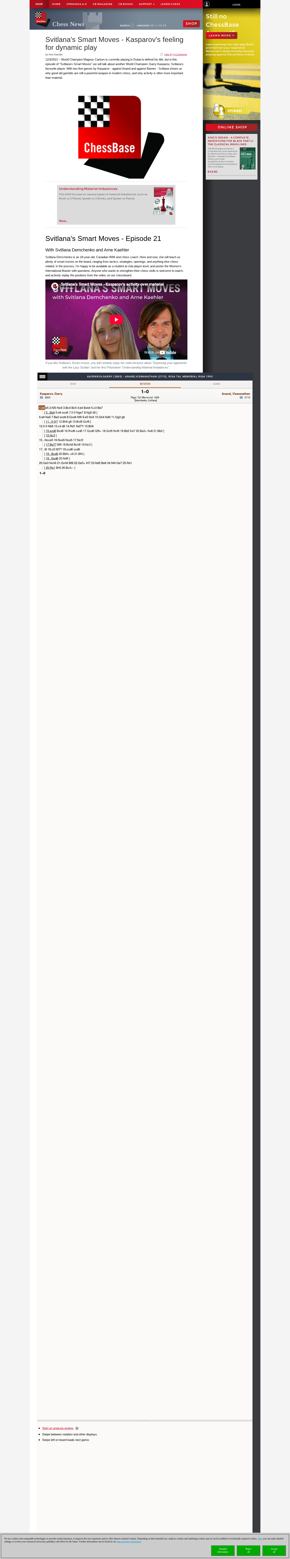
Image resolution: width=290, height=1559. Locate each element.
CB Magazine (102, 4)
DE (152, 25)
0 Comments (180, 54)
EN (156, 25)
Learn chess (170, 4)
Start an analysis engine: (58, 1428)
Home (56, 4)
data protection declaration (129, 1541)
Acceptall (274, 1550)
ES (160, 25)
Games (216, 384)
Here (260, 1538)
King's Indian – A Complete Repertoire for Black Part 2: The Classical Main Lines (231, 141)
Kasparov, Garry (51, 393)
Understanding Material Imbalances (88, 189)
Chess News (68, 24)
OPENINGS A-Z (76, 4)
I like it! (168, 54)
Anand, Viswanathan (236, 393)
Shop (39, 4)
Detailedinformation (222, 1550)
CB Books (125, 4)
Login (236, 4)
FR (164, 25)
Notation (145, 384)
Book (73, 384)
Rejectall (248, 1550)
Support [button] (146, 4)
